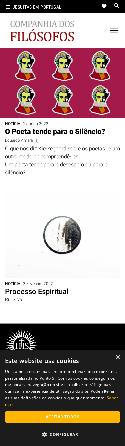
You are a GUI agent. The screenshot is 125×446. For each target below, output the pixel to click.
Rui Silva (13, 299)
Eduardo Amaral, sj (21, 140)
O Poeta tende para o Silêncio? (55, 131)
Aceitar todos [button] (62, 417)
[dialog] (62, 398)
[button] (62, 434)
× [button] (117, 357)
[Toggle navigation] (114, 30)
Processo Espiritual (37, 291)
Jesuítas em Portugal (37, 7)
